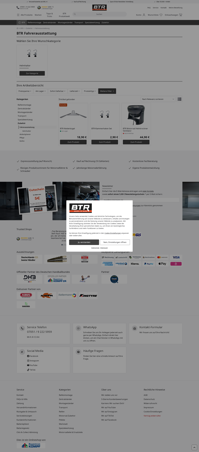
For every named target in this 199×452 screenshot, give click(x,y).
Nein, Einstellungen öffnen (114, 242)
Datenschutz (95, 248)
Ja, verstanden (84, 242)
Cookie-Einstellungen (113, 233)
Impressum (104, 248)
